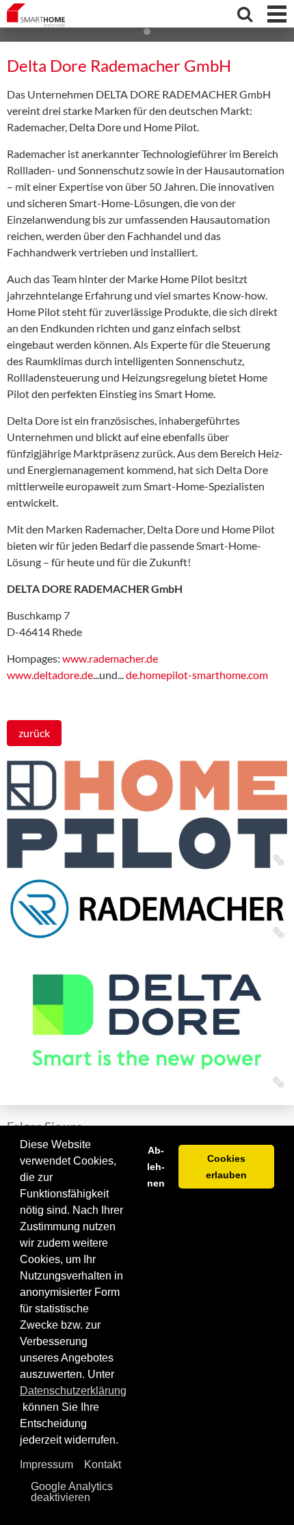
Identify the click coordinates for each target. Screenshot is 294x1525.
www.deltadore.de (50, 674)
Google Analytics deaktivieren (72, 1492)
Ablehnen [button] (156, 1167)
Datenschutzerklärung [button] (73, 1390)
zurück (34, 732)
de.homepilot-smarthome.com (197, 674)
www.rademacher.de (110, 658)
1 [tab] (147, 31)
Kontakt (102, 1464)
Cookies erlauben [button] (226, 1166)
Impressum (46, 1464)
